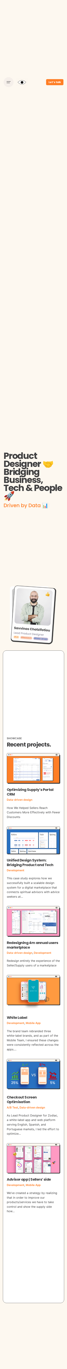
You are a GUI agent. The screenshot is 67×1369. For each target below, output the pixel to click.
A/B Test (12, 1107)
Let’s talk (55, 82)
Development (15, 870)
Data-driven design (19, 799)
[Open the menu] (9, 82)
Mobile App (33, 1023)
